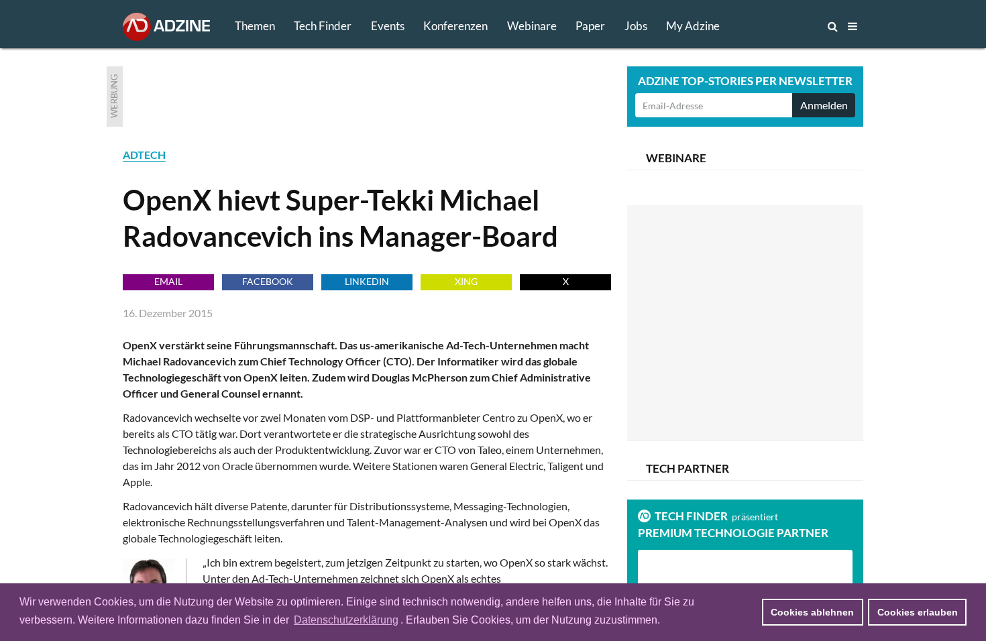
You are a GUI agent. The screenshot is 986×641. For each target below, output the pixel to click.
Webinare (532, 26)
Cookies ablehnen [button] (812, 612)
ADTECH (144, 154)
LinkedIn (367, 281)
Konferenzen (455, 26)
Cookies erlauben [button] (917, 612)
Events (387, 26)
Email (168, 281)
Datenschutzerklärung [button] (346, 620)
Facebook (267, 281)
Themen (255, 26)
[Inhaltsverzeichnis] (852, 26)
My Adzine (693, 26)
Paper (590, 26)
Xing (466, 281)
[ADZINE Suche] (788, 26)
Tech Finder (322, 26)
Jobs (635, 26)
